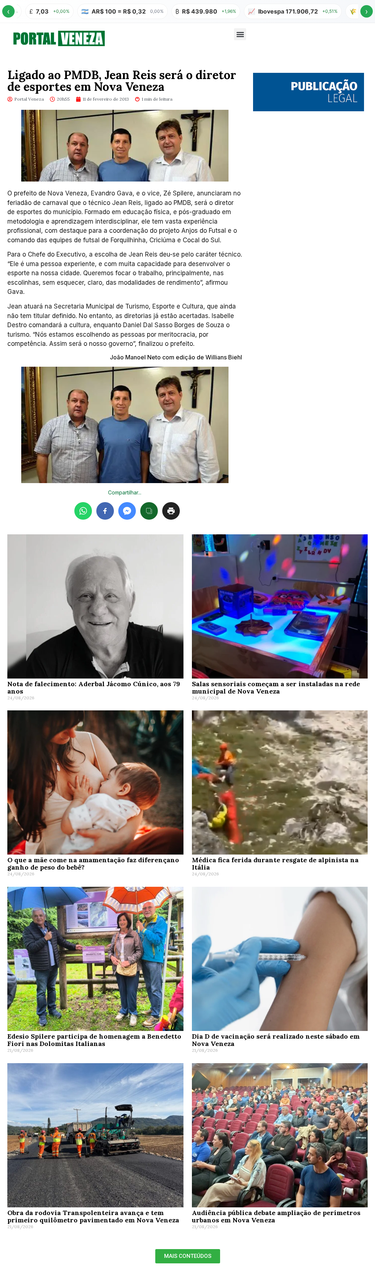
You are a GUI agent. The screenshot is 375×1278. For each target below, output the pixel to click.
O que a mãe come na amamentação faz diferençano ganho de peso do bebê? (93, 863)
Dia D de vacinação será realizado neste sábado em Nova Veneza (276, 1040)
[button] (240, 34)
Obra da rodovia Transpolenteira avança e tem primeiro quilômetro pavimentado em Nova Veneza (93, 1216)
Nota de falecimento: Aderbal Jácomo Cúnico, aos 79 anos (93, 687)
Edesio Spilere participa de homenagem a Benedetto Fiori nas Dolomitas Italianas (94, 1040)
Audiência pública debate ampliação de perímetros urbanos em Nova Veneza (276, 1216)
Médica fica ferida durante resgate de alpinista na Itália (275, 863)
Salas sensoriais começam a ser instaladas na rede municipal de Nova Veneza (276, 687)
